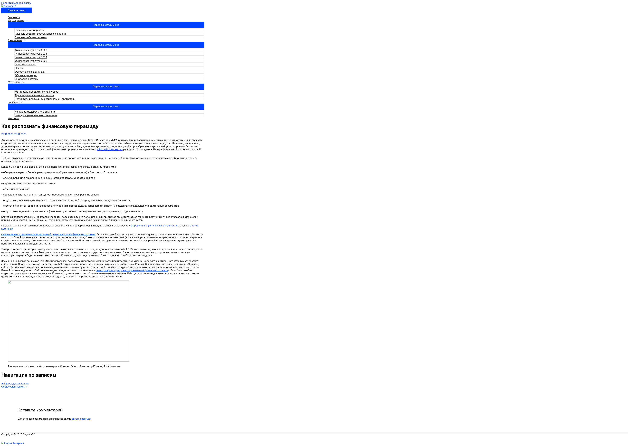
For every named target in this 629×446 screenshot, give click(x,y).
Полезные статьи (25, 64)
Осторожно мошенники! (29, 71)
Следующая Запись (14, 386)
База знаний (15, 40)
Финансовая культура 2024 (31, 57)
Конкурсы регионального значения (36, 115)
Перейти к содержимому (16, 2)
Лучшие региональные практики (34, 95)
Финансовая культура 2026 (31, 50)
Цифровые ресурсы (26, 78)
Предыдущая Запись (15, 383)
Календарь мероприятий (30, 30)
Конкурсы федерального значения (35, 111)
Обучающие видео (26, 75)
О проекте (14, 17)
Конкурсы (13, 102)
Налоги (19, 68)
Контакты (13, 118)
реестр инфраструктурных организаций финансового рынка (132, 270)
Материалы (14, 82)
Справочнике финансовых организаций (154, 225)
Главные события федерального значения (40, 33)
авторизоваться (81, 418)
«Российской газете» (110, 149)
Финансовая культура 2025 (31, 53)
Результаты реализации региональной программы (45, 98)
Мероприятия (16, 20)
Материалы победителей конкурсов (36, 91)
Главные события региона (31, 37)
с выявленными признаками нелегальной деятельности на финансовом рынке (48, 234)
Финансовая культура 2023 (31, 60)
